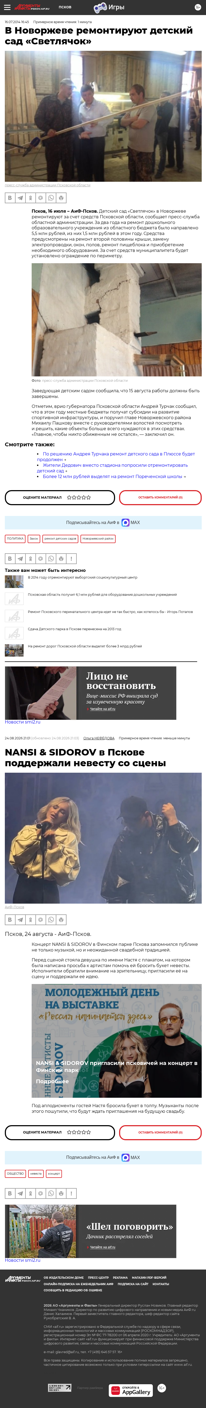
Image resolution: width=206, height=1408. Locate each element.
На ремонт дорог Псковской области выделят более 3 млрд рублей (85, 646)
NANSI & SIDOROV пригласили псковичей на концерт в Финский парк (116, 1066)
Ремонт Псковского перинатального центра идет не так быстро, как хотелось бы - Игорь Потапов (110, 612)
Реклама (120, 1277)
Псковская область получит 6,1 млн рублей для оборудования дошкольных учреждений (102, 595)
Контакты (161, 1284)
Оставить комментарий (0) (160, 497)
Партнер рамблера (90, 1387)
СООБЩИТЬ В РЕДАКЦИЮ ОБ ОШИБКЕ (73, 1290)
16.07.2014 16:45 (17, 22)
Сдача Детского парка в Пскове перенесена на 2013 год (74, 629)
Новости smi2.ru (23, 722)
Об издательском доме (64, 1277)
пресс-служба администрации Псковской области (47, 185)
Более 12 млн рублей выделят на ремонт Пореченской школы (112, 476)
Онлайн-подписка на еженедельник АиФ (78, 1284)
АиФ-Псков (14, 907)
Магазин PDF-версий (149, 1277)
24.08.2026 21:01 (17, 738)
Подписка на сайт (133, 1284)
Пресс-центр (98, 1277)
